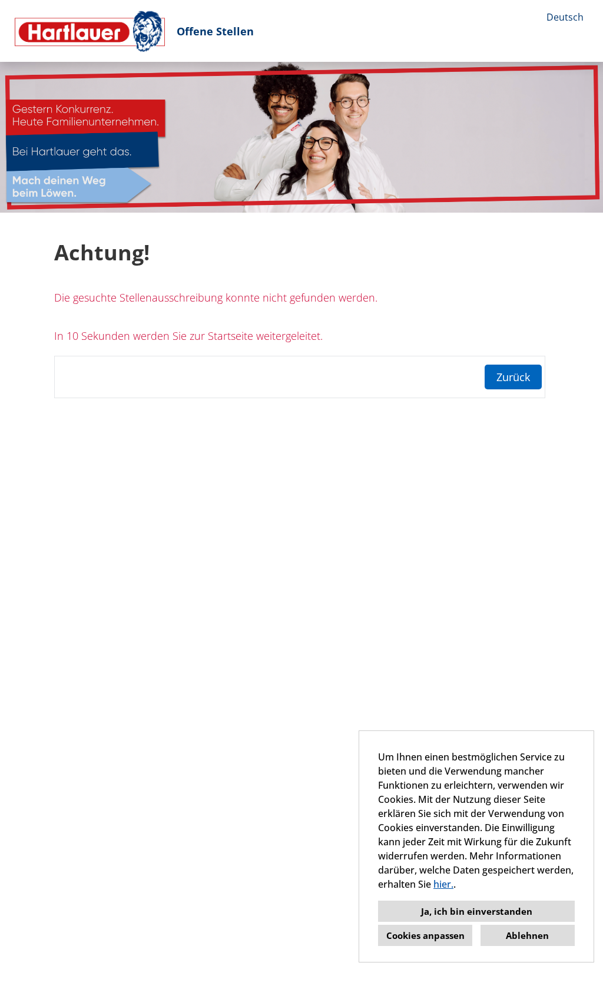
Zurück (513, 377)
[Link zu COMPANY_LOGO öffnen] (90, 31)
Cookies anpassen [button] (425, 935)
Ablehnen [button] (527, 935)
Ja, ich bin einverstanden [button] (476, 911)
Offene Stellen (215, 31)
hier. (443, 884)
